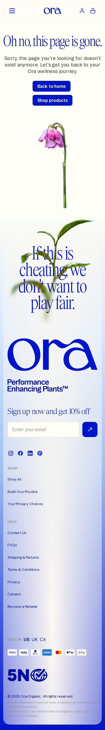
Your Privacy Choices (25, 504)
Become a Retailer (23, 606)
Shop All (14, 479)
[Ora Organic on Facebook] (20, 453)
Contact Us (17, 533)
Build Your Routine (23, 492)
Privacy (14, 582)
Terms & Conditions (24, 569)
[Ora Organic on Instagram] (11, 453)
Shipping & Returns (23, 557)
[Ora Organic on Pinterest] (40, 453)
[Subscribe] (89, 429)
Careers (14, 594)
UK (35, 639)
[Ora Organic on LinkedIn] (30, 453)
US (27, 639)
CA (43, 639)
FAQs (12, 545)
